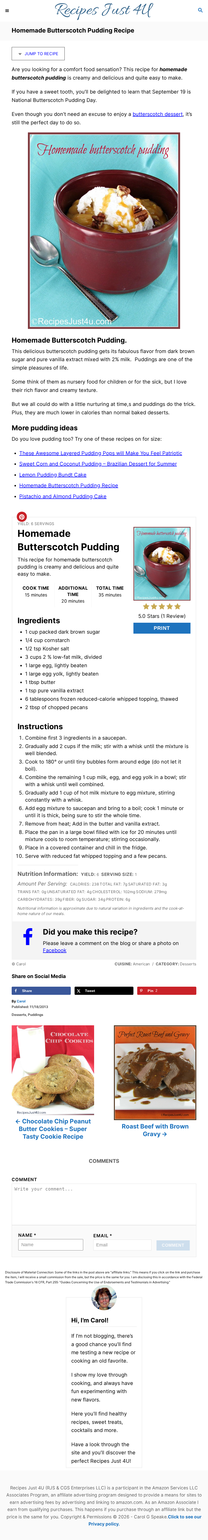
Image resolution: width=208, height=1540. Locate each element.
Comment (24, 1179)
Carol (21, 1001)
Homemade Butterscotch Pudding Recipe (68, 485)
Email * (102, 1235)
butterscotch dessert (158, 114)
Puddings (35, 1015)
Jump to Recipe (40, 53)
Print (162, 628)
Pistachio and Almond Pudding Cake (63, 496)
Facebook (54, 950)
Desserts (19, 1015)
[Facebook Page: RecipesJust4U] (30, 940)
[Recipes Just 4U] (104, 11)
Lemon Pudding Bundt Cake (52, 475)
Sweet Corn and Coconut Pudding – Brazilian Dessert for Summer (98, 464)
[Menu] (7, 11)
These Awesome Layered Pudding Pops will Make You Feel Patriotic (100, 453)
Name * (27, 1235)
